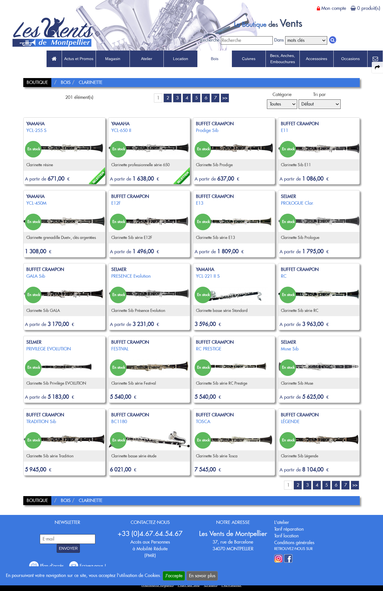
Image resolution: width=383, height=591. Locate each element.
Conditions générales (294, 543)
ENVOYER (68, 548)
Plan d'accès (52, 566)
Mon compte (333, 8)
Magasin (112, 58)
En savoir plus (202, 576)
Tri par (319, 94)
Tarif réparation (289, 529)
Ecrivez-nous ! (92, 566)
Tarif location (286, 536)
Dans (279, 40)
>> (224, 98)
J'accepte (174, 576)
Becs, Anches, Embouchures (282, 58)
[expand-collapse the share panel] (377, 67)
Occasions (350, 58)
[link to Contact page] (375, 59)
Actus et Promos (78, 58)
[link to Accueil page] (54, 59)
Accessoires (316, 58)
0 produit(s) (368, 8)
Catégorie (282, 94)
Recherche (210, 40)
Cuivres (248, 58)
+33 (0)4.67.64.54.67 (150, 533)
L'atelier (281, 522)
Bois (214, 58)
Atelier (146, 58)
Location (180, 58)
